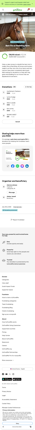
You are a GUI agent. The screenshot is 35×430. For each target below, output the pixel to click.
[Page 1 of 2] (17, 48)
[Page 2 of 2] (18, 48)
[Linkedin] (27, 166)
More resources (7, 360)
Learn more (27, 4)
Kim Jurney (10, 108)
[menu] (32, 9)
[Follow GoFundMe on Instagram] (13, 374)
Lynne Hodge (11, 97)
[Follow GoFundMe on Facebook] (3, 374)
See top (29, 87)
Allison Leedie (11, 103)
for (16, 14)
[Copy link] (8, 166)
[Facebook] (12, 166)
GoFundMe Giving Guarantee (16, 264)
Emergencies (17, 207)
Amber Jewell (11, 196)
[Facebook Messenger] (22, 166)
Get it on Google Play (7, 379)
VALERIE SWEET (11, 114)
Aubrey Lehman (12, 185)
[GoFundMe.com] (17, 9)
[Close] (32, 3)
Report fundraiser (18, 220)
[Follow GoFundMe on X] (10, 374)
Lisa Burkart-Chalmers (14, 91)
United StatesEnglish (18, 369)
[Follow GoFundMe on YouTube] (6, 374)
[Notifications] (28, 9)
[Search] (3, 9)
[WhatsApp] (17, 166)
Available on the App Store (17, 379)
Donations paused (18, 42)
